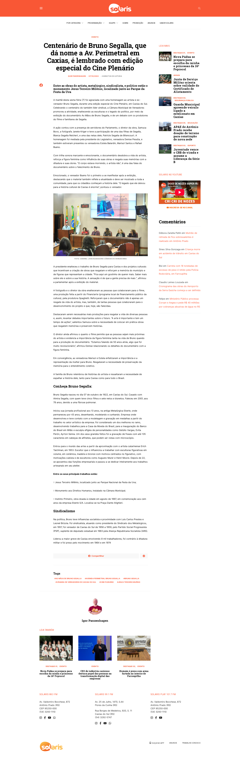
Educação (193, 123)
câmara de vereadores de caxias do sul (76, 582)
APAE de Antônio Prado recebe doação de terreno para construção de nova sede (186, 133)
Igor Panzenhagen (77, 76)
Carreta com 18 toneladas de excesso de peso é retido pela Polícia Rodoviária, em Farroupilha (178, 269)
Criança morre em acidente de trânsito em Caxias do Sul (179, 253)
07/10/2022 (94, 76)
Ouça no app (157, 743)
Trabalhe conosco (191, 743)
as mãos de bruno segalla (69, 578)
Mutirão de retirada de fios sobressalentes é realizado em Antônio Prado (178, 237)
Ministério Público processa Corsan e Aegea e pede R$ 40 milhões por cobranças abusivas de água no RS (179, 302)
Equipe (112, 23)
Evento (95, 37)
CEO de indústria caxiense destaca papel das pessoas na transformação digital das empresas (95, 675)
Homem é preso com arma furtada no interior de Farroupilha (133, 673)
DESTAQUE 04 (179, 98)
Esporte (192, 145)
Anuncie (151, 23)
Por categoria (74, 23)
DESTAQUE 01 (52, 666)
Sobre (125, 23)
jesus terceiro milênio (129, 582)
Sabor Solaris (166, 23)
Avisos (176, 75)
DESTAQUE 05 (179, 123)
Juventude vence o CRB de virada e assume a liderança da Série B (186, 156)
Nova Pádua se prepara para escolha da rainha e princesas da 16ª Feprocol (56, 673)
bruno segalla (132, 578)
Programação (95, 23)
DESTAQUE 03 (179, 145)
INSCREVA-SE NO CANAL (181, 207)
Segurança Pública (184, 100)
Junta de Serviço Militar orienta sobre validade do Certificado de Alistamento (186, 86)
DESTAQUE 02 (129, 666)
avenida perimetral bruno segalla (103, 578)
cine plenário (107, 582)
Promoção (138, 23)
